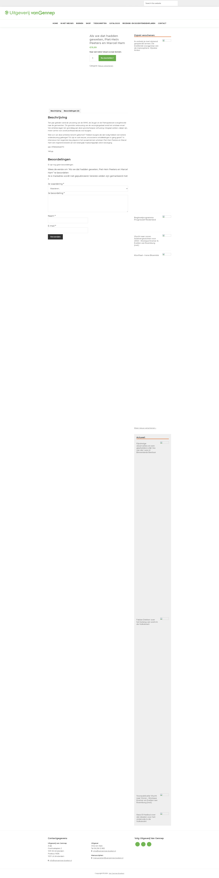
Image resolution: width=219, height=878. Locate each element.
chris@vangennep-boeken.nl (104, 851)
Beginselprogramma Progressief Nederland (145, 218)
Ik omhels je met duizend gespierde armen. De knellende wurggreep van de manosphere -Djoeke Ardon (146, 45)
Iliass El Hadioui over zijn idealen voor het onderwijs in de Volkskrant (146, 818)
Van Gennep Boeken (116, 873)
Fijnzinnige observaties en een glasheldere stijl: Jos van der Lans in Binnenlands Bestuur (146, 447)
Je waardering (56, 184)
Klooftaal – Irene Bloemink (146, 255)
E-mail (52, 226)
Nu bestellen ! (107, 58)
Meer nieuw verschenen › (145, 428)
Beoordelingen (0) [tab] (71, 111)
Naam (52, 216)
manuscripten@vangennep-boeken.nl (108, 858)
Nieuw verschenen (105, 66)
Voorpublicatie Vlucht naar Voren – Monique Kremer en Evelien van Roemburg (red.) (146, 799)
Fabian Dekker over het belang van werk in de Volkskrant (147, 622)
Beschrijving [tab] (56, 111)
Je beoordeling (56, 193)
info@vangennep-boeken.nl (61, 860)
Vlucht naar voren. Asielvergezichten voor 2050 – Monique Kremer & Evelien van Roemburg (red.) (146, 240)
